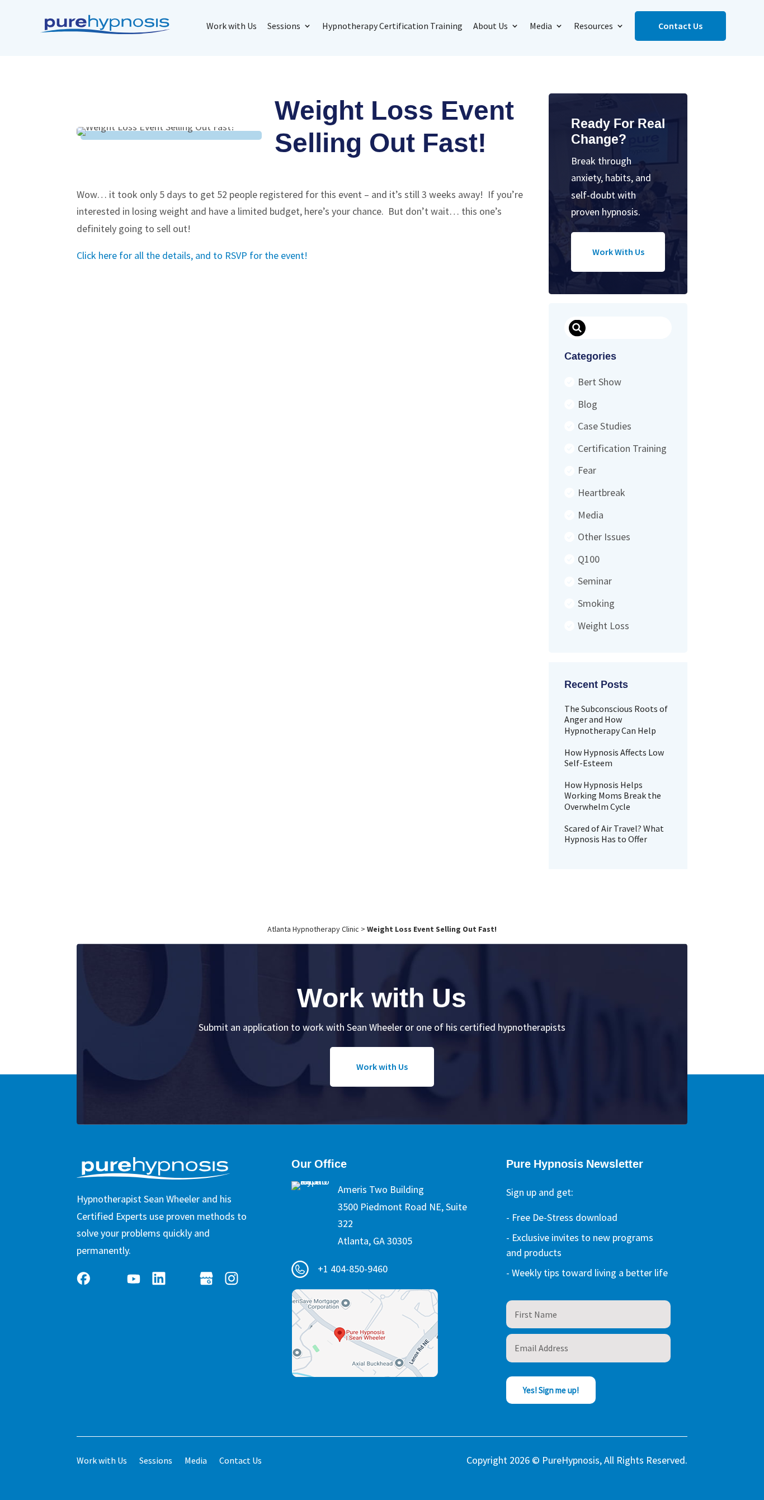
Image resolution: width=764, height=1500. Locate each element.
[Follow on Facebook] (83, 1278)
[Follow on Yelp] (182, 1278)
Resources (593, 26)
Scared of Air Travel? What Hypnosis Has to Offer (614, 834)
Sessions (283, 26)
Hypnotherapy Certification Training (392, 26)
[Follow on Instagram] (231, 1278)
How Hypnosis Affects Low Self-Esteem (614, 757)
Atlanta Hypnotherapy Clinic (313, 929)
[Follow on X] (108, 1278)
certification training (622, 448)
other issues (604, 536)
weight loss (603, 625)
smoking (596, 603)
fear (587, 470)
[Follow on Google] (206, 1278)
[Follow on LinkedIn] (159, 1278)
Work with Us (231, 26)
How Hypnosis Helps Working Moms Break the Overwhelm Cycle (612, 795)
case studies (604, 425)
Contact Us (680, 25)
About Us (490, 26)
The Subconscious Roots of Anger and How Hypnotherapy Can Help (616, 719)
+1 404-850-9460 (353, 1268)
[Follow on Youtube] (133, 1278)
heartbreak (601, 492)
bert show (599, 381)
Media (541, 26)
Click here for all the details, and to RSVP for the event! (192, 255)
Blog (587, 404)
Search (577, 328)
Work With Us (618, 251)
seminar (595, 580)
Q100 (589, 559)
